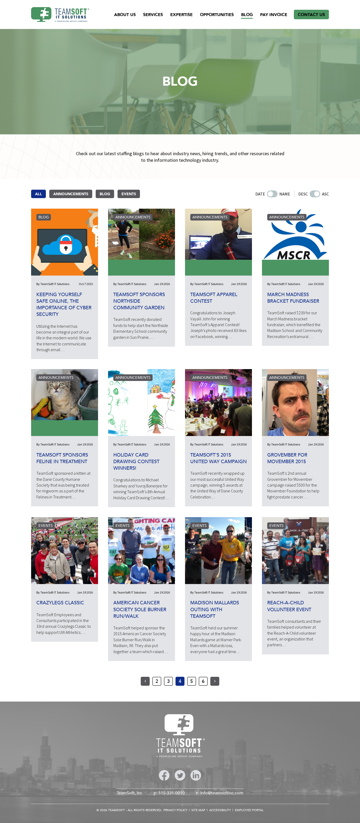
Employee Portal (249, 810)
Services (153, 15)
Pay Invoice (273, 15)
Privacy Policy (175, 810)
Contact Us (311, 15)
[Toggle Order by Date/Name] (272, 193)
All (38, 194)
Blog (247, 15)
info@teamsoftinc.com (221, 793)
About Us (125, 15)
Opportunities (217, 15)
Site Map (198, 810)
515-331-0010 (171, 793)
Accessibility (220, 810)
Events (128, 194)
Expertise (181, 15)
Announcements (70, 194)
